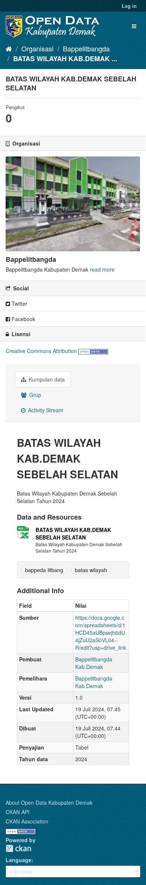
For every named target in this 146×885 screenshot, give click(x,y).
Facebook (22, 319)
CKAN (18, 848)
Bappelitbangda (86, 48)
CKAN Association (27, 821)
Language (18, 860)
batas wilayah (91, 570)
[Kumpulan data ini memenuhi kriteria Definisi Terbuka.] (93, 351)
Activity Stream (45, 410)
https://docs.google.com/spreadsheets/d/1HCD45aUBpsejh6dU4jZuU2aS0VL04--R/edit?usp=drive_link (100, 632)
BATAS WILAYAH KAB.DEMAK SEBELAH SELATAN (73, 533)
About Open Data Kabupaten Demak (49, 802)
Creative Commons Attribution (41, 351)
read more (102, 269)
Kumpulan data (46, 379)
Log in (129, 5)
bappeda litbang (44, 570)
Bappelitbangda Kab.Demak (93, 662)
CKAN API (18, 812)
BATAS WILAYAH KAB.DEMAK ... (65, 58)
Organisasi (37, 48)
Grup (34, 394)
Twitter (18, 303)
